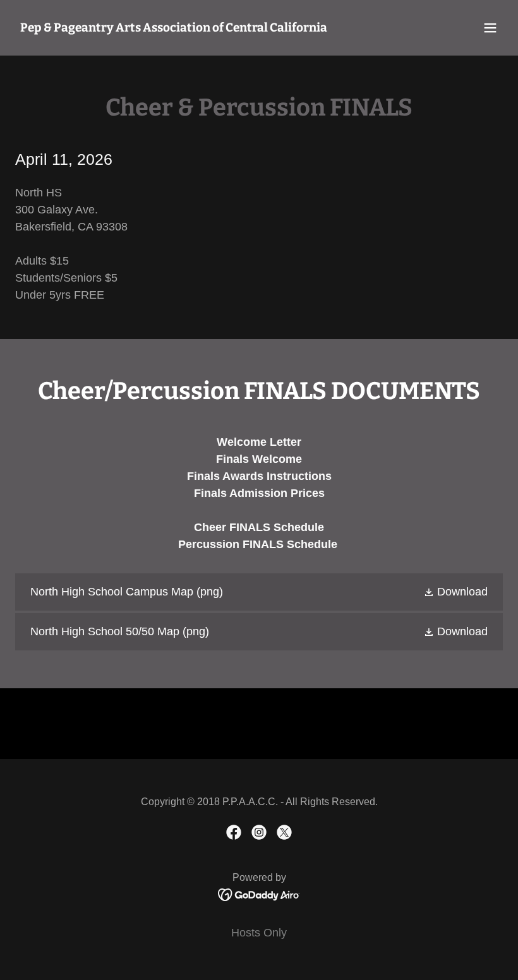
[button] (490, 27)
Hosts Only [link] (259, 932)
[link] (173, 27)
